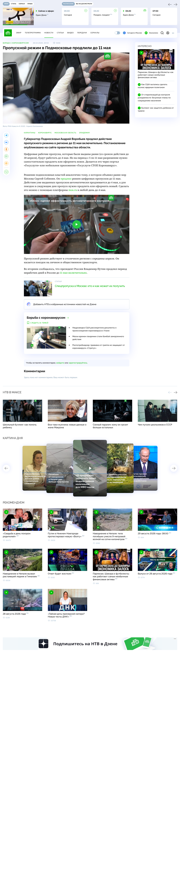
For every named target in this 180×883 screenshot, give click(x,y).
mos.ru (72, 190)
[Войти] (167, 32)
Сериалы (94, 33)
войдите (60, 363)
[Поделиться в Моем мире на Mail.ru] (6, 163)
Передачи (82, 33)
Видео (70, 33)
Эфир (18, 33)
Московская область (65, 133)
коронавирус (45, 133)
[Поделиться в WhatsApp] (6, 156)
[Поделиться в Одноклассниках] (6, 149)
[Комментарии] (6, 172)
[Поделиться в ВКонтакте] (6, 142)
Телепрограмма (33, 33)
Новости (48, 33)
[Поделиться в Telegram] (6, 135)
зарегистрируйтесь (78, 363)
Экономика (153, 33)
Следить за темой (39, 323)
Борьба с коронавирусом (16, 43)
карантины (29, 133)
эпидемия (84, 133)
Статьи (60, 33)
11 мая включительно (73, 273)
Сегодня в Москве (134, 33)
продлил (66, 178)
